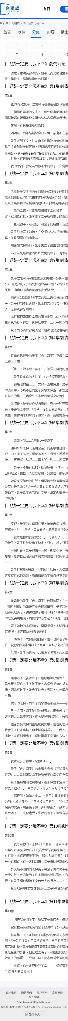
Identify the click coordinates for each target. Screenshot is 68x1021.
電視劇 (16, 23)
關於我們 (11, 992)
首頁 (46, 9)
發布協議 (34, 997)
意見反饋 (57, 992)
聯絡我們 (26, 992)
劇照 (50, 32)
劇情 (21, 32)
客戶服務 (42, 992)
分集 (36, 32)
